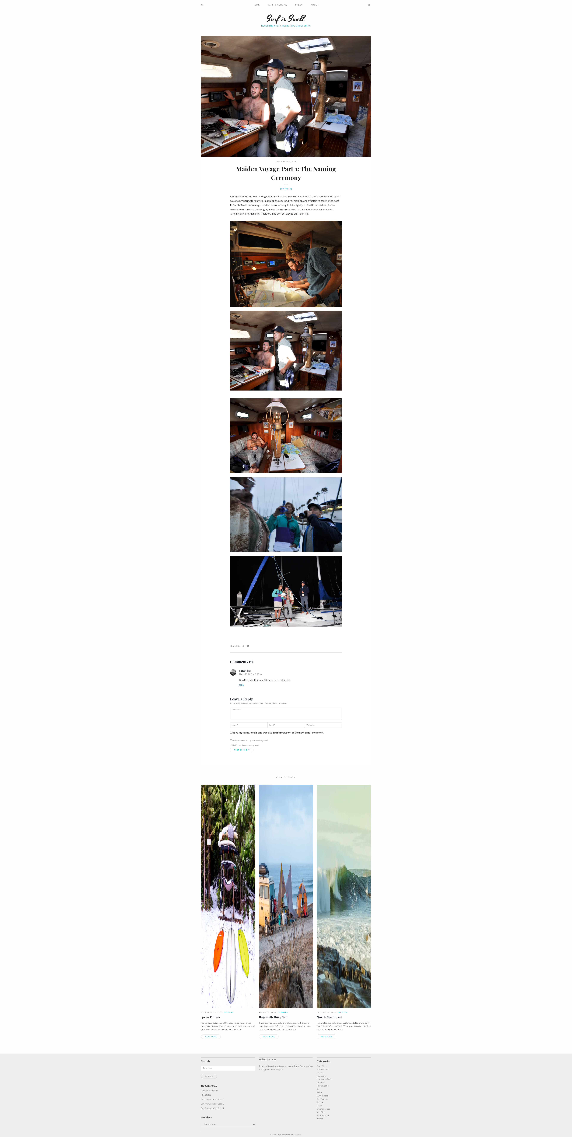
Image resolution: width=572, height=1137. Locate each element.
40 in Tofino (210, 1017)
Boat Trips (321, 1066)
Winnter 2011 (323, 1115)
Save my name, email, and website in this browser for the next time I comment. (278, 732)
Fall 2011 (320, 1072)
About (315, 5)
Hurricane (321, 1076)
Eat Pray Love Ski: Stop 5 (212, 1104)
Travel (319, 1105)
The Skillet (206, 1095)
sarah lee (245, 671)
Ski (318, 1089)
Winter (320, 1118)
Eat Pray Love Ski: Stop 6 (212, 1099)
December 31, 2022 (211, 1012)
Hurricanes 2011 (324, 1079)
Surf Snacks (322, 1099)
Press (299, 5)
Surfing (320, 1102)
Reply (241, 684)
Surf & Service (277, 5)
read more (211, 1037)
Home (256, 5)
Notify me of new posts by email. (245, 745)
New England (323, 1086)
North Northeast (329, 1017)
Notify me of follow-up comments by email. (250, 741)
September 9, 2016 (286, 162)
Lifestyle (321, 1082)
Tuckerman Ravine (209, 1090)
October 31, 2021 (326, 1012)
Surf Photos (286, 188)
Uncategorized (323, 1109)
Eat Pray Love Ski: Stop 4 (212, 1108)
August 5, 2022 (267, 1012)
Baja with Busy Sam (273, 1017)
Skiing (319, 1092)
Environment (323, 1069)
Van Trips (321, 1112)
